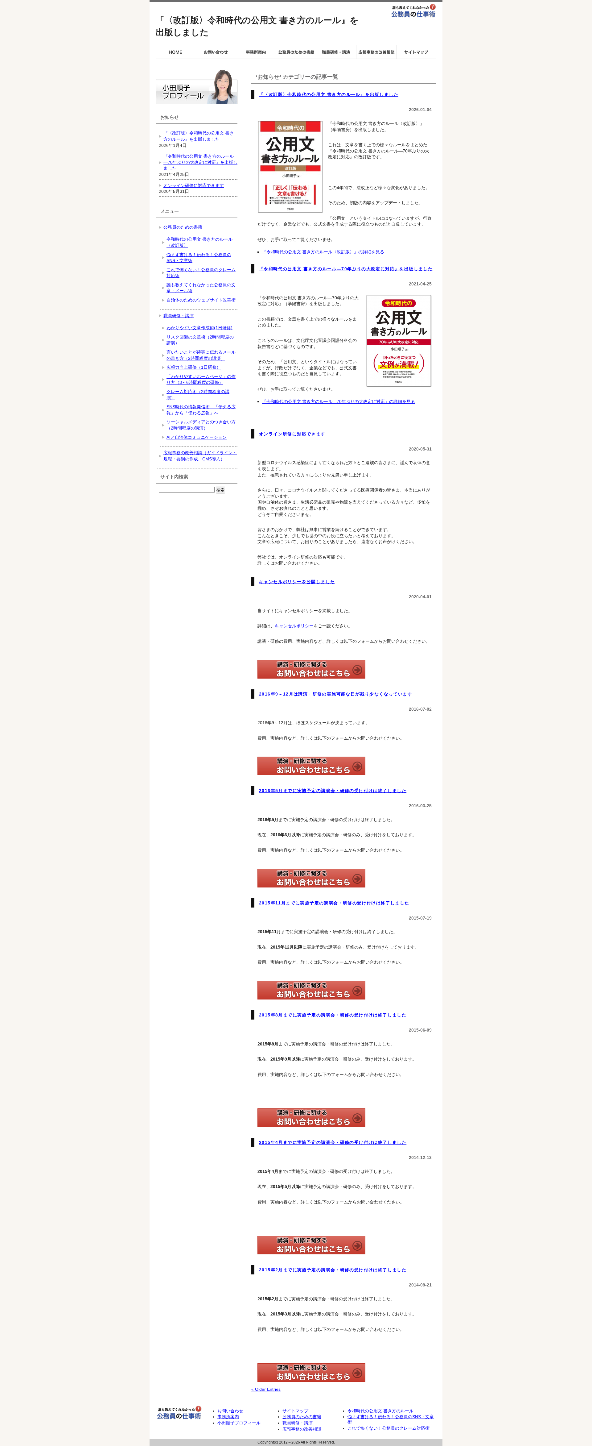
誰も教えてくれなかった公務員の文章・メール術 (201, 287)
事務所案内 (228, 1416)
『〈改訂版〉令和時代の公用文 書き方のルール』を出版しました (328, 94)
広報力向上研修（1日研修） (193, 367)
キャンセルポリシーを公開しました (297, 581)
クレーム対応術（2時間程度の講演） (197, 394)
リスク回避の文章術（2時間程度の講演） (200, 340)
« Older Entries (266, 1389)
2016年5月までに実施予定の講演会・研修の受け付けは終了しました (332, 790)
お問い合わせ (230, 1410)
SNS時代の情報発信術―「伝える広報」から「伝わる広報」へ (201, 409)
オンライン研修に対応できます (292, 433)
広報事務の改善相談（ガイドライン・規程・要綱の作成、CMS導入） (200, 455)
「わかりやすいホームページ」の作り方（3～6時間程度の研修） (201, 379)
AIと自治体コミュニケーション (196, 437)
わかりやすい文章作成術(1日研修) (199, 327)
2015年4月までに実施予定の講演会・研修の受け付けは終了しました (332, 1142)
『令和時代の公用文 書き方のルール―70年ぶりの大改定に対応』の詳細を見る (338, 401)
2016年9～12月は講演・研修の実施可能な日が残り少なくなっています (335, 694)
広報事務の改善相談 (301, 1429)
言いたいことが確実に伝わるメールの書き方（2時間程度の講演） (201, 355)
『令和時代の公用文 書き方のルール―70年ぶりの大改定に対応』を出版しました (346, 268)
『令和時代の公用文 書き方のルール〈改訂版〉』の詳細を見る (323, 251)
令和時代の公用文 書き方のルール (380, 1410)
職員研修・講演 (178, 315)
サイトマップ (295, 1410)
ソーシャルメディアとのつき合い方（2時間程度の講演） (201, 424)
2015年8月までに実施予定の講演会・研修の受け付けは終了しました (332, 1014)
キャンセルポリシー (294, 625)
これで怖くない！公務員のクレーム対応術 (201, 272)
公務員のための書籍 (182, 227)
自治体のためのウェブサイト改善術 (201, 299)
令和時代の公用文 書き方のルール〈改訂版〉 (199, 242)
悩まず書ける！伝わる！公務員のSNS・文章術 (198, 257)
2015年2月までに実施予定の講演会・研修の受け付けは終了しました (332, 1269)
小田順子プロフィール (239, 1422)
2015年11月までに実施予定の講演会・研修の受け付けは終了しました (334, 902)
